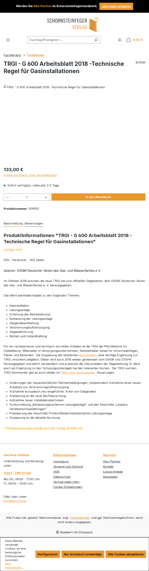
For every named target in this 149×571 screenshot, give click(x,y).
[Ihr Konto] (119, 39)
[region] (74, 124)
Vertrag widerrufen (66, 482)
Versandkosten (80, 518)
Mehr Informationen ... (14, 565)
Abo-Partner (112, 461)
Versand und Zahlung (68, 466)
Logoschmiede (113, 471)
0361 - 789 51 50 (17, 473)
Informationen (64, 455)
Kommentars (88, 355)
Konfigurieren (48, 554)
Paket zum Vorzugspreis (77, 372)
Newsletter (110, 477)
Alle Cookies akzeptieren (126, 554)
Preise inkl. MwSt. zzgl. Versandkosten (30, 175)
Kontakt (108, 466)
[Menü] (8, 39)
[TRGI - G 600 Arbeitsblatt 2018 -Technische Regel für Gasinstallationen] (74, 124)
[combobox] (60, 39)
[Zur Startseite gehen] (74, 24)
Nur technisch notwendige (83, 554)
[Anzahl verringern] (7, 197)
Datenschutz (62, 477)
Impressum (61, 461)
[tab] (13, 223)
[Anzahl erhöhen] (46, 197)
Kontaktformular (15, 501)
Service (109, 455)
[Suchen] (96, 39)
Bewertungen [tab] (34, 223)
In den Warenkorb (98, 197)
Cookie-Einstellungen (67, 487)
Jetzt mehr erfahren (116, 6)
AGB (56, 471)
